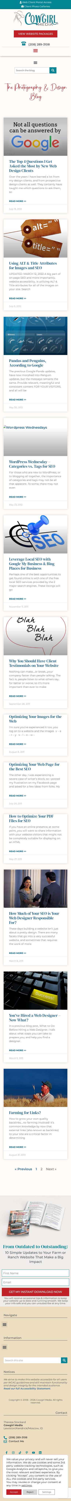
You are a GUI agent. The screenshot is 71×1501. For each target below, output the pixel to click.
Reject (30, 1492)
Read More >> (17, 201)
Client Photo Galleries (37, 6)
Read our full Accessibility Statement (27, 1388)
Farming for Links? (25, 1112)
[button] (35, 50)
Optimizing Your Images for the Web (35, 719)
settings (26, 1485)
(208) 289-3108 (39, 44)
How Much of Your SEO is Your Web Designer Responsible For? (34, 918)
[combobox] (32, 70)
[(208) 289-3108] (23, 43)
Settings (46, 1492)
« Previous (23, 1169)
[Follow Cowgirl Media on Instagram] (13, 1453)
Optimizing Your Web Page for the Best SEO (34, 767)
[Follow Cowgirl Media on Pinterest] (27, 1453)
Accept (14, 1492)
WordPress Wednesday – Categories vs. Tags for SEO (32, 464)
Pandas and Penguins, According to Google (27, 363)
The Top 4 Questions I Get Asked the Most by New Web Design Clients (33, 166)
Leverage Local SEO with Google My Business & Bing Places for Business (31, 564)
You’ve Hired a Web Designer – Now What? (34, 1018)
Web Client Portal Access (36, 2)
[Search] (53, 70)
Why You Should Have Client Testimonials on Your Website (34, 663)
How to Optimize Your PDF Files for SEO (31, 818)
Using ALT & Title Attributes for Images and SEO (33, 265)
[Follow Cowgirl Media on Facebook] (6, 1453)
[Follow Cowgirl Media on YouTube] (33, 1453)
